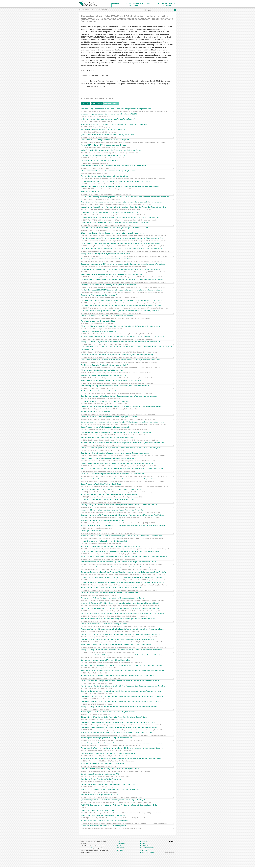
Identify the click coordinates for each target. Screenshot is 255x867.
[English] (1, 1)
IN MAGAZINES (97, 104)
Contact (120, 841)
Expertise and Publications (166, 4)
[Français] (3, 1)
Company (115, 3)
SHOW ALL (86, 104)
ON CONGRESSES (111, 104)
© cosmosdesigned (169, 852)
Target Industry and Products (135, 4)
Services (148, 3)
